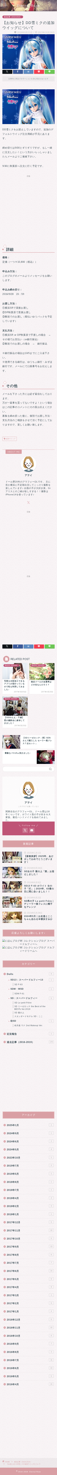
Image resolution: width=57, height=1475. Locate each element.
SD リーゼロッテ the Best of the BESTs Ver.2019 (30, 1007)
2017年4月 (29, 1287)
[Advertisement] (28, 209)
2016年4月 (29, 1384)
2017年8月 (29, 1254)
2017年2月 (29, 1303)
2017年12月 (29, 1222)
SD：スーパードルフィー (31, 998)
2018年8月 (29, 1182)
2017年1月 (29, 1311)
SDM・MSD (31, 989)
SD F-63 (18, 984)
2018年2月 (29, 1206)
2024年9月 (29, 1133)
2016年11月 (29, 1327)
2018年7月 (29, 1190)
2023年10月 (29, 1157)
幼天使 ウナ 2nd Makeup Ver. (28, 1025)
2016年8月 (29, 1352)
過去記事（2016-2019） (13, 17)
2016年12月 (29, 1319)
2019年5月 (29, 1173)
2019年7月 (29, 1165)
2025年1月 (29, 1125)
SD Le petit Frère (23, 1003)
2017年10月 (29, 1238)
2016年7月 (29, 1360)
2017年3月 (29, 1295)
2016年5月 (29, 1376)
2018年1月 (29, 1214)
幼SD (31, 1021)
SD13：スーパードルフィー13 (31, 980)
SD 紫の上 (19, 1013)
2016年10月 (29, 1335)
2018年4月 (29, 1198)
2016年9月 (29, 1343)
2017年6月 (29, 1271)
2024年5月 (29, 1149)
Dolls (29, 974)
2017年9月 (29, 1246)
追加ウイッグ (10, 439)
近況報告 (29, 1034)
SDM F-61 (19, 994)
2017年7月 (29, 1262)
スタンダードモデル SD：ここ (28, 1016)
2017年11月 (29, 1230)
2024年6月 (29, 1141)
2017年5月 (29, 1279)
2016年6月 (29, 1368)
